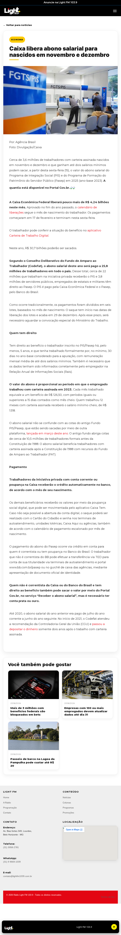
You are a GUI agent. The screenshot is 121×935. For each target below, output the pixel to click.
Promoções (68, 812)
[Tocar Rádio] (114, 927)
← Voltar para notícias (17, 25)
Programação (10, 807)
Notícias (67, 797)
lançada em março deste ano (47, 433)
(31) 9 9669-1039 (12, 861)
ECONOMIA (17, 39)
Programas (68, 807)
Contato (7, 812)
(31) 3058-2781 (11, 847)
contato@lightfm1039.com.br (17, 876)
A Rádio (7, 802)
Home (6, 797)
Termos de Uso (108, 897)
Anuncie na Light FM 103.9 (60, 2)
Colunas (67, 802)
